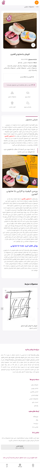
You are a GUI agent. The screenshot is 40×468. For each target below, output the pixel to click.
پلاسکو (20, 63)
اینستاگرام (29, 255)
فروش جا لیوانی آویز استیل (29, 326)
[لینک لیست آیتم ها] (20, 385)
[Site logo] (3, 2)
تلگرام (19, 255)
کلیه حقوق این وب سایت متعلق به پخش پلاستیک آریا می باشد (20, 458)
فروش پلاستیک (12, 66)
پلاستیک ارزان (33, 70)
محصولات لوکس (21, 68)
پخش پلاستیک (33, 134)
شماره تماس (19, 446)
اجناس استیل (33, 328)
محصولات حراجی (29, 7)
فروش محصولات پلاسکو (25, 66)
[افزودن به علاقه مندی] (5, 290)
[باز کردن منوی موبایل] (37, 2)
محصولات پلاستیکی (10, 68)
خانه (37, 7)
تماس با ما (13, 259)
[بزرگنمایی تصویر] (33, 45)
